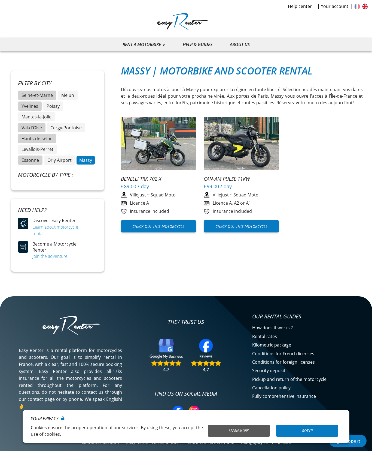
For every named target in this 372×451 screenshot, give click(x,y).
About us (240, 44)
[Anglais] (365, 6)
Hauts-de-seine (37, 139)
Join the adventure (50, 256)
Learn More (239, 430)
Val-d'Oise (32, 128)
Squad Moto (163, 195)
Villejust (138, 195)
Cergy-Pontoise (66, 128)
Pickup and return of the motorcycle (289, 379)
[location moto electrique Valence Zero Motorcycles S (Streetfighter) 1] (158, 144)
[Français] (357, 6)
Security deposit (268, 371)
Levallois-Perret (37, 149)
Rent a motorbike (142, 44)
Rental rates (264, 336)
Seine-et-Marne (37, 95)
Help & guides (197, 44)
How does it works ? (272, 328)
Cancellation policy (271, 388)
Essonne (30, 160)
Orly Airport (59, 160)
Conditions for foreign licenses (283, 362)
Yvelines (30, 106)
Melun (67, 95)
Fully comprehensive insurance (284, 396)
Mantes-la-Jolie (36, 117)
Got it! (307, 430)
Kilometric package (271, 345)
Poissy (53, 106)
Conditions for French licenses (283, 354)
